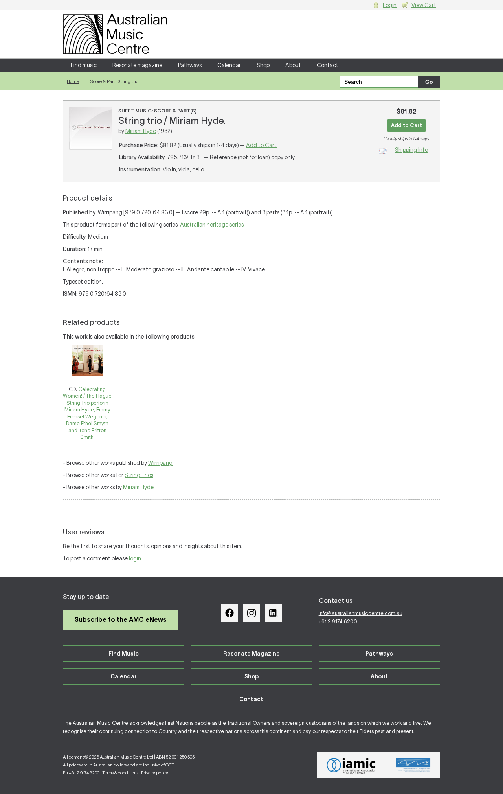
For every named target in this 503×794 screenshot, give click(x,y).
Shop (263, 65)
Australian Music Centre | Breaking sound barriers (115, 34)
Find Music (123, 653)
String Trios (139, 475)
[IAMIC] (351, 765)
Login (390, 5)
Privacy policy (154, 772)
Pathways (190, 65)
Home (73, 81)
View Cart (423, 5)
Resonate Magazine (251, 653)
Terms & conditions (120, 772)
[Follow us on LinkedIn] (273, 613)
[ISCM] (413, 765)
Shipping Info (411, 150)
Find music (84, 65)
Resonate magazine (137, 65)
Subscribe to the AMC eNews (121, 619)
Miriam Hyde (140, 131)
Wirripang (160, 463)
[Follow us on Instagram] (251, 613)
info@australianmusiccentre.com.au (360, 613)
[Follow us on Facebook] (229, 613)
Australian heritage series (212, 224)
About (293, 65)
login (135, 558)
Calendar (229, 65)
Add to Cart (261, 145)
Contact (327, 65)
